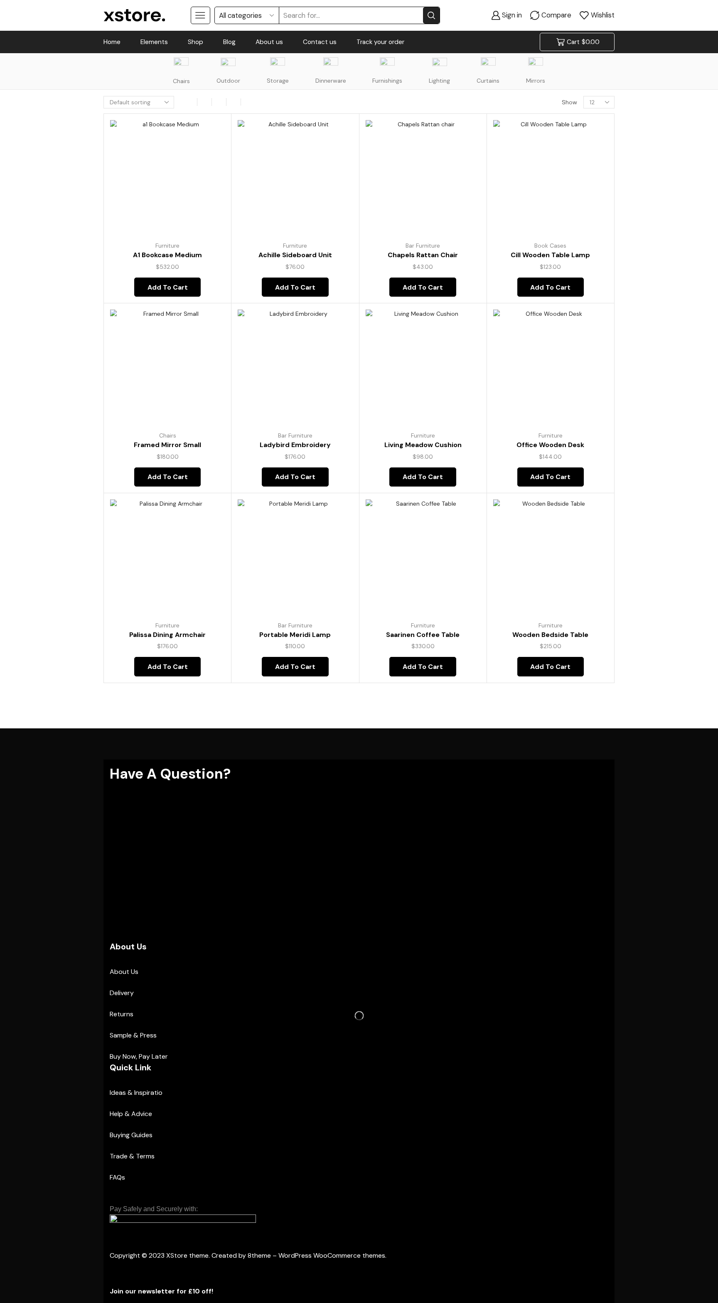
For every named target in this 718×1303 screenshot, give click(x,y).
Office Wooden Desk (550, 444)
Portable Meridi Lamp (295, 634)
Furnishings (387, 80)
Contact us (320, 42)
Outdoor (228, 80)
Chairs (181, 81)
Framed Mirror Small (167, 444)
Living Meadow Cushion (423, 444)
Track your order (380, 42)
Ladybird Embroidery (295, 444)
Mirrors (535, 80)
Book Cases (550, 245)
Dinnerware (330, 80)
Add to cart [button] (209, 179)
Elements (154, 42)
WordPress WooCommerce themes (331, 1255)
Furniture (167, 245)
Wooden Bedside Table (550, 634)
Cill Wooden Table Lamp (550, 255)
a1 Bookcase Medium (167, 255)
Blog (229, 42)
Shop (195, 42)
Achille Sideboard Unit (295, 255)
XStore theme (187, 1255)
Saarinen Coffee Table (423, 634)
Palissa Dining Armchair (167, 634)
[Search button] (431, 15)
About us (269, 42)
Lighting (439, 80)
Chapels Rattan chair (423, 255)
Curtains (488, 80)
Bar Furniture (423, 245)
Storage (278, 80)
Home (111, 42)
